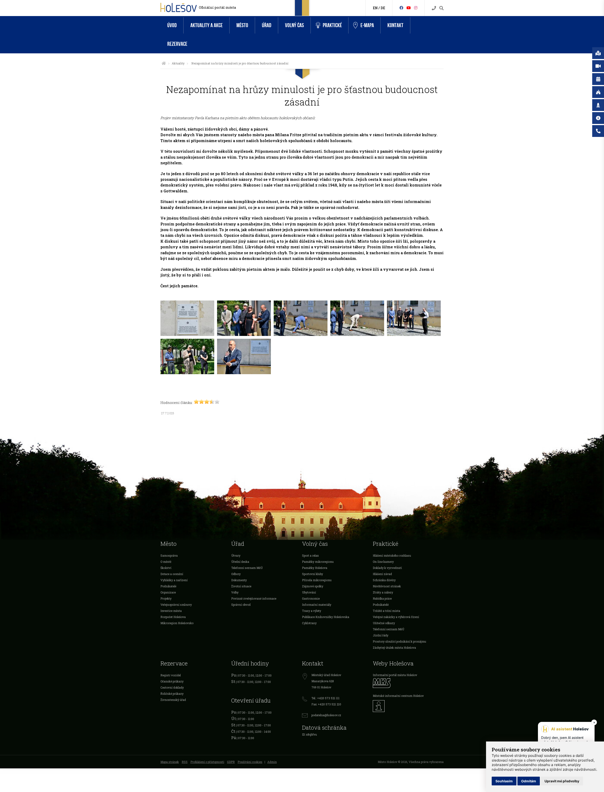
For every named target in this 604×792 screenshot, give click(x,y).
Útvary (235, 555)
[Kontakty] (434, 8)
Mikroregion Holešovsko (176, 623)
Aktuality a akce (206, 25)
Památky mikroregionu (318, 561)
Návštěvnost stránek (387, 586)
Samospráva (169, 555)
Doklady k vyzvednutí (387, 568)
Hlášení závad (382, 574)
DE (383, 8)
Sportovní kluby (312, 574)
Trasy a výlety (311, 611)
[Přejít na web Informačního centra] (408, 706)
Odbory (236, 574)
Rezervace (177, 44)
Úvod (172, 25)
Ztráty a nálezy (383, 592)
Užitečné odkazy (384, 623)
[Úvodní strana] (164, 63)
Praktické (332, 25)
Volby (235, 592)
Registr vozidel (170, 675)
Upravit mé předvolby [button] (562, 781)
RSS (185, 762)
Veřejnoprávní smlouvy (176, 604)
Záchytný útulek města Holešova (394, 647)
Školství (165, 568)
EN (375, 8)
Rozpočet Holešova (173, 617)
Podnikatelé (168, 586)
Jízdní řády (380, 635)
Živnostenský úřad (173, 700)
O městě (165, 561)
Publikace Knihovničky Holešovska (325, 617)
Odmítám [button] (528, 781)
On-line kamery (383, 561)
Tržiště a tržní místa (386, 611)
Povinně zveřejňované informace (253, 598)
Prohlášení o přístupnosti (207, 762)
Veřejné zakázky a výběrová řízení (396, 617)
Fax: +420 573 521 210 (326, 704)
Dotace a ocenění (171, 574)
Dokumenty (239, 580)
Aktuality (178, 63)
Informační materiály (316, 604)
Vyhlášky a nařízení (174, 580)
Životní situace (241, 586)
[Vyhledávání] (441, 8)
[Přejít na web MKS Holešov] (408, 683)
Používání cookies (250, 762)
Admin (272, 762)
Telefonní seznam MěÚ (247, 568)
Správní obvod (241, 604)
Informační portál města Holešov (395, 675)
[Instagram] (416, 7)
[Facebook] (401, 7)
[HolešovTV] (408, 7)
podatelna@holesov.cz (326, 715)
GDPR (231, 762)
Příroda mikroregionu (316, 580)
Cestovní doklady (172, 687)
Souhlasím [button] (504, 781)
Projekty (166, 598)
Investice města (171, 611)
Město (242, 25)
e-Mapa (367, 25)
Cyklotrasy (309, 623)
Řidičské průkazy (172, 693)
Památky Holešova (314, 568)
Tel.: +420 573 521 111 (325, 698)
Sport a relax (310, 555)
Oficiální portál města (217, 7)
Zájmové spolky (312, 586)
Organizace (168, 592)
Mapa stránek (169, 762)
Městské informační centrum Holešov (398, 696)
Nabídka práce (382, 598)
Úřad (266, 25)
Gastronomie (311, 598)
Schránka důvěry (384, 580)
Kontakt (395, 25)
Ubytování (309, 592)
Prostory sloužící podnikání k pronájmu (399, 641)
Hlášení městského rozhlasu (392, 555)
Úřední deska (240, 561)
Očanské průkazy (172, 681)
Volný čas (294, 25)
